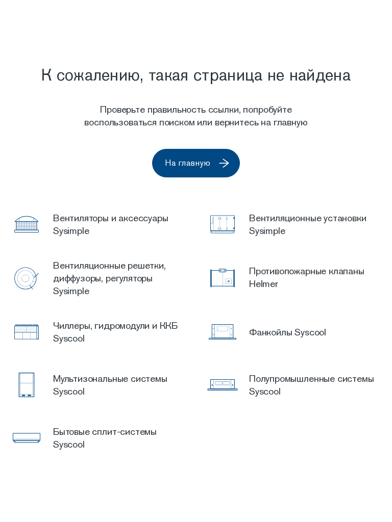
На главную (188, 163)
